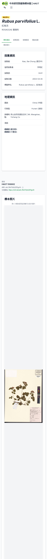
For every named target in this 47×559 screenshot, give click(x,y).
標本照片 (6, 45)
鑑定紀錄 (35, 40)
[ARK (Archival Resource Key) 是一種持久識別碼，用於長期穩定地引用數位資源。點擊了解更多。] (23, 187)
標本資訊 (6, 40)
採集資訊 (16, 40)
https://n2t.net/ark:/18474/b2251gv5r (21, 190)
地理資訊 (26, 40)
